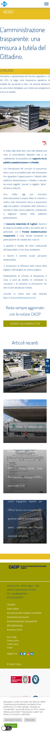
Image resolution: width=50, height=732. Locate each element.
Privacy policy (13, 640)
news (8, 12)
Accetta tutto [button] (11, 726)
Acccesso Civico (14, 629)
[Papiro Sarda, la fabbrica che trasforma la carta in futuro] (25, 421)
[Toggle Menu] (46, 4)
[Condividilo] (47, 361)
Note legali (12, 637)
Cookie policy (12, 644)
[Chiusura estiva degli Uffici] (25, 371)
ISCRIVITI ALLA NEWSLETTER (25, 323)
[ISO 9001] (25, 679)
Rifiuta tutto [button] (30, 720)
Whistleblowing (14, 625)
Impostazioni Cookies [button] (13, 720)
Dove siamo (13, 608)
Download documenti (18, 617)
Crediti (9, 647)
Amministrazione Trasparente (22, 621)
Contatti (11, 604)
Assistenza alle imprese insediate (24, 613)
